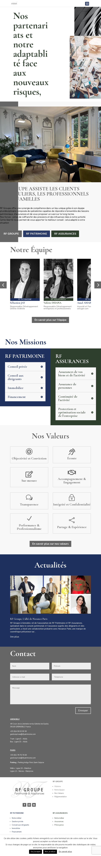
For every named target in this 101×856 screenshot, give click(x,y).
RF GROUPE (11, 233)
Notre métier (16, 818)
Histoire (57, 786)
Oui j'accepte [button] (35, 851)
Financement (16, 832)
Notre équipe (59, 790)
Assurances (59, 821)
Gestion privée (17, 821)
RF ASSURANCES (65, 233)
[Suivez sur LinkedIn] (34, 805)
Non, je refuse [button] (50, 851)
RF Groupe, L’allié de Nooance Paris (28, 619)
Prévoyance (59, 825)
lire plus (14, 636)
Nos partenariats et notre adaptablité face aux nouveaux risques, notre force (31, 63)
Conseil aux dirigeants (20, 825)
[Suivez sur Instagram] (29, 805)
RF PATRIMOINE (36, 233)
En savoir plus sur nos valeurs (50, 544)
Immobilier (16, 828)
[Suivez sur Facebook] (24, 805)
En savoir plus (65, 851)
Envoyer (83, 710)
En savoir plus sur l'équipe (50, 320)
